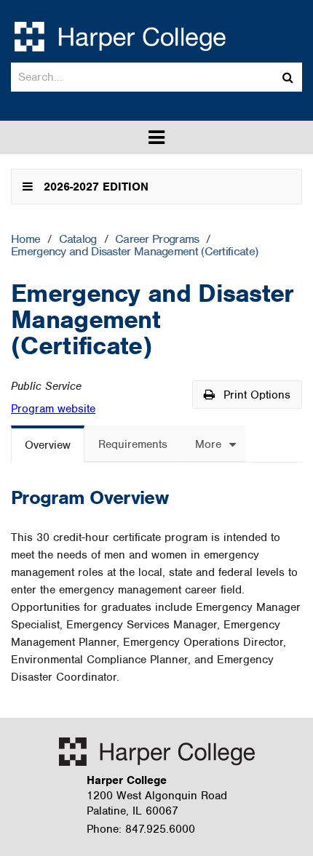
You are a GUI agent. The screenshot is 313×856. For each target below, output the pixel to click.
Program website (53, 409)
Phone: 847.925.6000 (141, 829)
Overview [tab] (48, 445)
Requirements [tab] (132, 444)
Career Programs (157, 239)
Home (25, 239)
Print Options (255, 395)
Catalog (78, 239)
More (208, 444)
